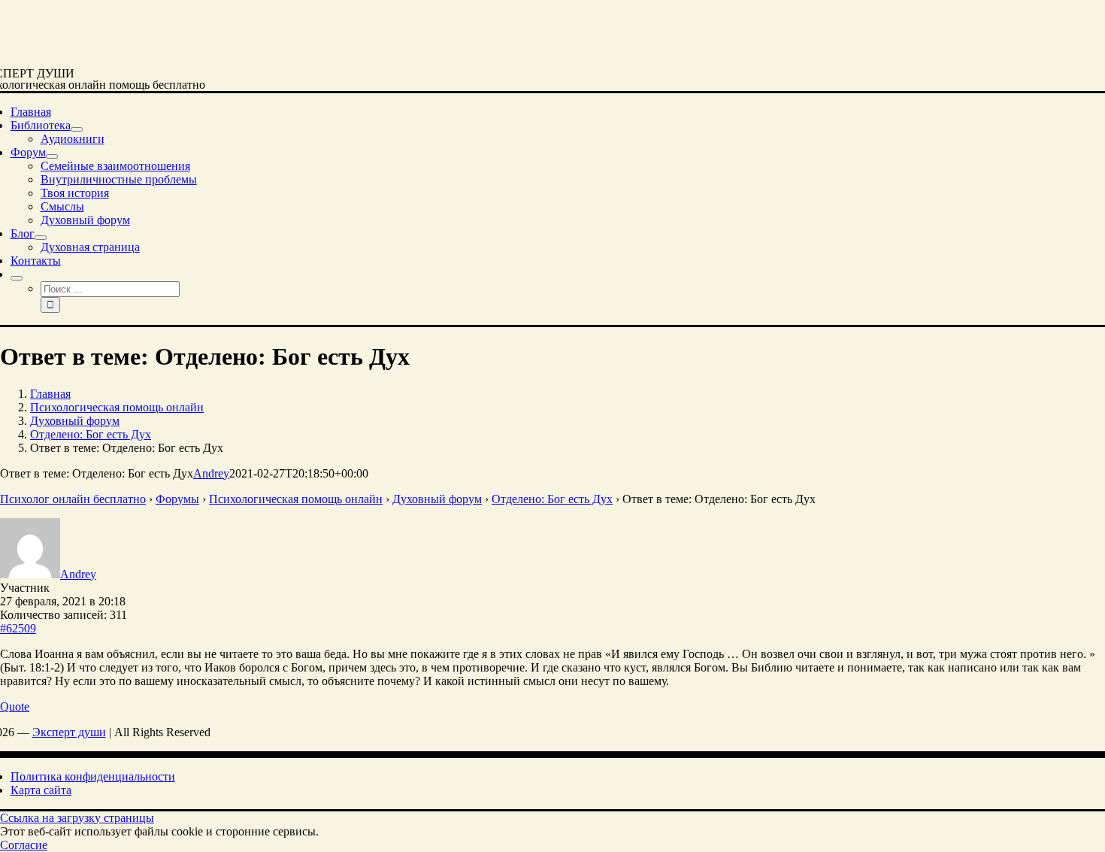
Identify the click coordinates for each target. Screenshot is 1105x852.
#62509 (18, 628)
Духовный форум (437, 499)
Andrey (211, 473)
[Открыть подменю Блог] (41, 237)
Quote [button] (14, 706)
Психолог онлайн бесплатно (73, 499)
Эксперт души (69, 732)
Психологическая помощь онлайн (296, 499)
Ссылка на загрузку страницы (77, 817)
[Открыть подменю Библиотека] (77, 129)
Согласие (23, 844)
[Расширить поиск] (17, 278)
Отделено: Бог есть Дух (552, 499)
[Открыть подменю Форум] (52, 156)
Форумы (177, 499)
